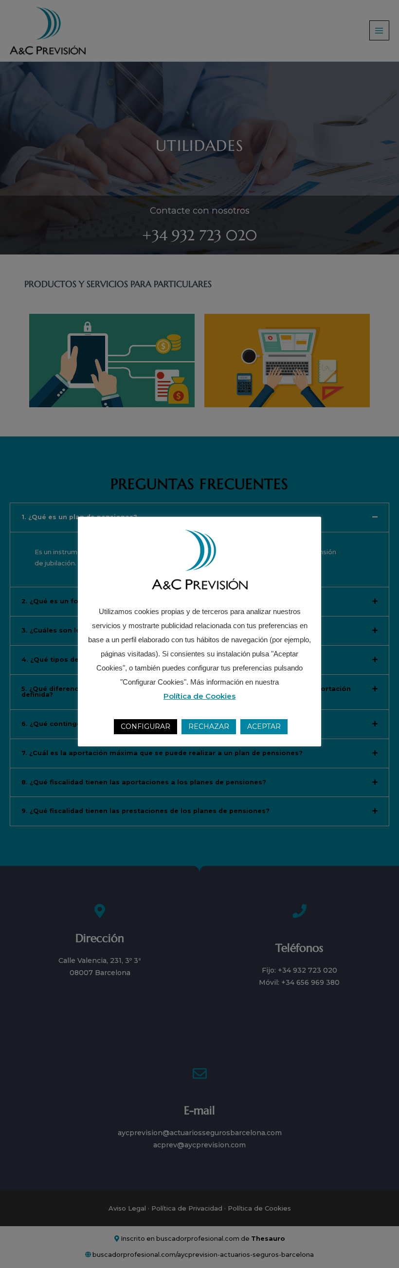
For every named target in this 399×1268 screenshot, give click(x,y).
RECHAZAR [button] (208, 726)
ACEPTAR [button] (264, 726)
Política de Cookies (199, 696)
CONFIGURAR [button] (145, 726)
